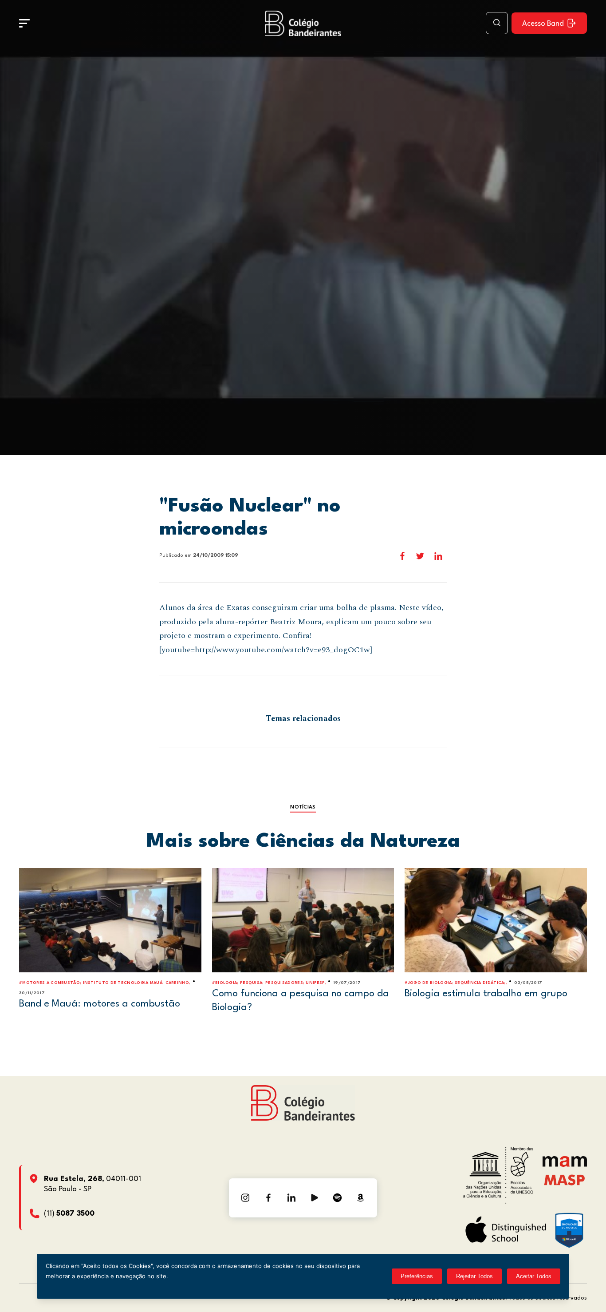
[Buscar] (497, 23)
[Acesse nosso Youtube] (314, 1198)
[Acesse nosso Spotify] (337, 1198)
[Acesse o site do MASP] (564, 1180)
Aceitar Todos (533, 1276)
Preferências (417, 1276)
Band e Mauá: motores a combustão (99, 1004)
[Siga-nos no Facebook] (268, 1198)
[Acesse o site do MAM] (565, 1165)
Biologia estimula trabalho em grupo (486, 994)
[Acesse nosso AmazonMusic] (361, 1198)
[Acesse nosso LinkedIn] (291, 1198)
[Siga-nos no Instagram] (245, 1198)
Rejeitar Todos (474, 1276)
